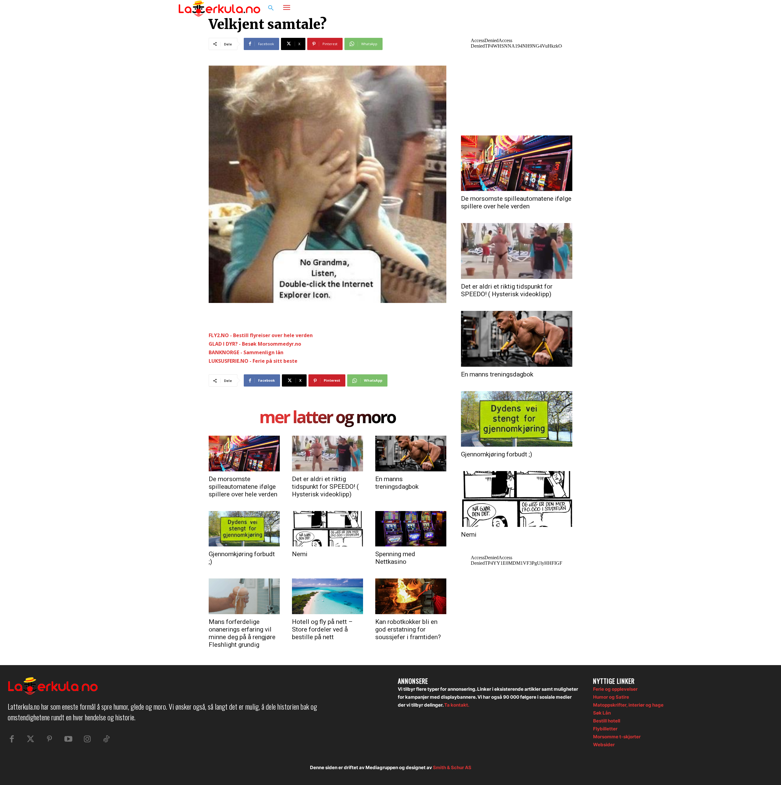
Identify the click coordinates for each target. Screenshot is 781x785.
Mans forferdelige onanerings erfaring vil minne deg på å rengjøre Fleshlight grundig (242, 633)
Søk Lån (602, 713)
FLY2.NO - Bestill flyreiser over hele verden (261, 335)
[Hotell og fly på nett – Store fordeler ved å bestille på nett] (327, 596)
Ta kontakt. (456, 705)
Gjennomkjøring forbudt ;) (496, 454)
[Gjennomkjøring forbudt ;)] (244, 528)
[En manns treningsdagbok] (410, 453)
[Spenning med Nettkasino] (410, 528)
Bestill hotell (606, 721)
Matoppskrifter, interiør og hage (628, 705)
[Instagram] (584, 8)
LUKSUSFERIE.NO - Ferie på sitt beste (253, 361)
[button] (271, 8)
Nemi (300, 554)
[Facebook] (572, 8)
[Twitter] (30, 739)
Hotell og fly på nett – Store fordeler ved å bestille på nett (322, 629)
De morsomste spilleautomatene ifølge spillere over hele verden (243, 486)
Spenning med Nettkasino (395, 557)
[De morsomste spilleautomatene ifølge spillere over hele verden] (244, 453)
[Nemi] (327, 528)
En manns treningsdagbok (397, 482)
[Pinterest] (49, 739)
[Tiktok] (106, 739)
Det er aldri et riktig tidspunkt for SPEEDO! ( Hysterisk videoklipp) (325, 486)
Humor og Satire (611, 697)
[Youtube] (68, 739)
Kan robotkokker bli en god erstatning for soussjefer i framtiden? (408, 629)
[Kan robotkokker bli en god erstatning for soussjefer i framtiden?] (410, 596)
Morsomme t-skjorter (617, 737)
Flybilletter (605, 729)
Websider (604, 744)
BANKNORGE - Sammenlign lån (246, 352)
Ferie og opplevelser (615, 689)
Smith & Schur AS (452, 767)
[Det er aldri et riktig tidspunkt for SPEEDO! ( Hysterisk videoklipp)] (327, 453)
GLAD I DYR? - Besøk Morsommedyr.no (255, 343)
